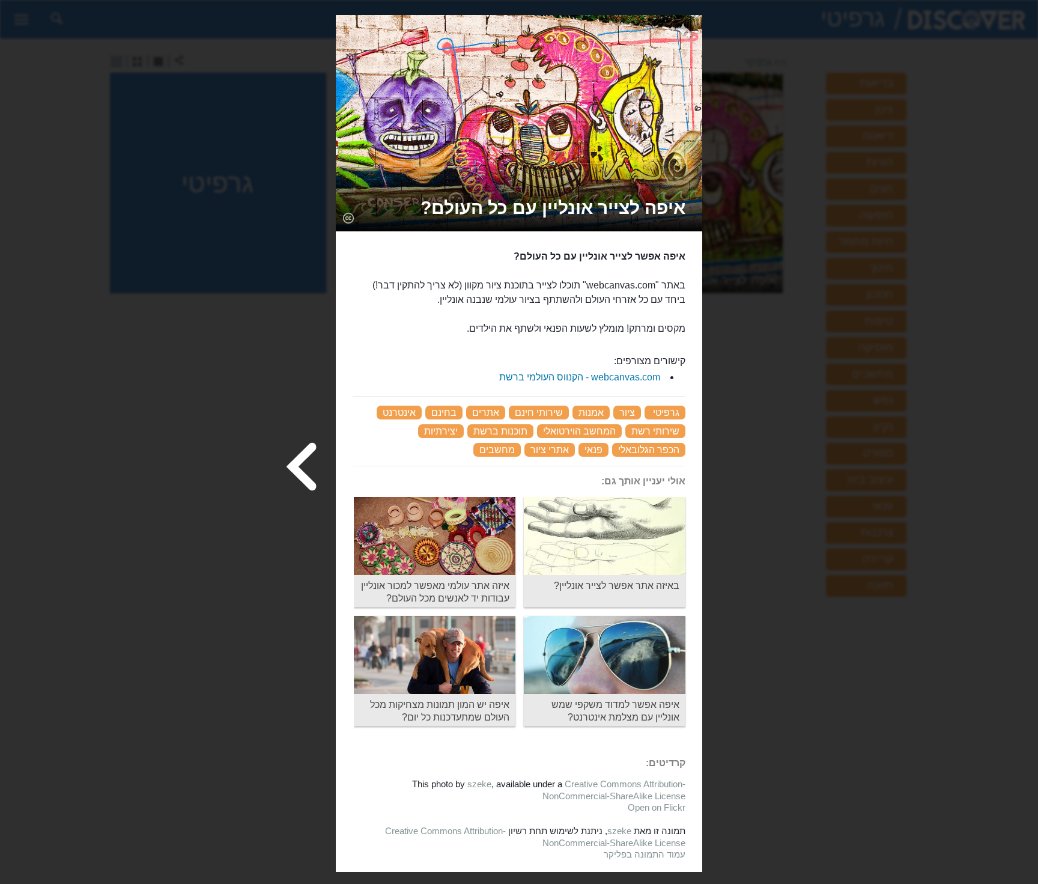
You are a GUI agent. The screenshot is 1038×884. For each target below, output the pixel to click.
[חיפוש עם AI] (684, 32)
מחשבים (497, 450)
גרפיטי (666, 412)
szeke (479, 784)
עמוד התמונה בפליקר (644, 854)
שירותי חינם (539, 412)
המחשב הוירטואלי (579, 431)
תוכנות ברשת (500, 431)
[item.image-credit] (348, 218)
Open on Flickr (656, 807)
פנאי (593, 450)
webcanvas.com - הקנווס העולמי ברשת (579, 377)
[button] (553, 207)
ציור (627, 412)
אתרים (485, 412)
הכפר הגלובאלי (648, 450)
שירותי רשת (655, 431)
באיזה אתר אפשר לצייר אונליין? (616, 586)
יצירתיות (441, 431)
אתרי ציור (549, 450)
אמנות (591, 412)
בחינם (444, 412)
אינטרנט (399, 412)
